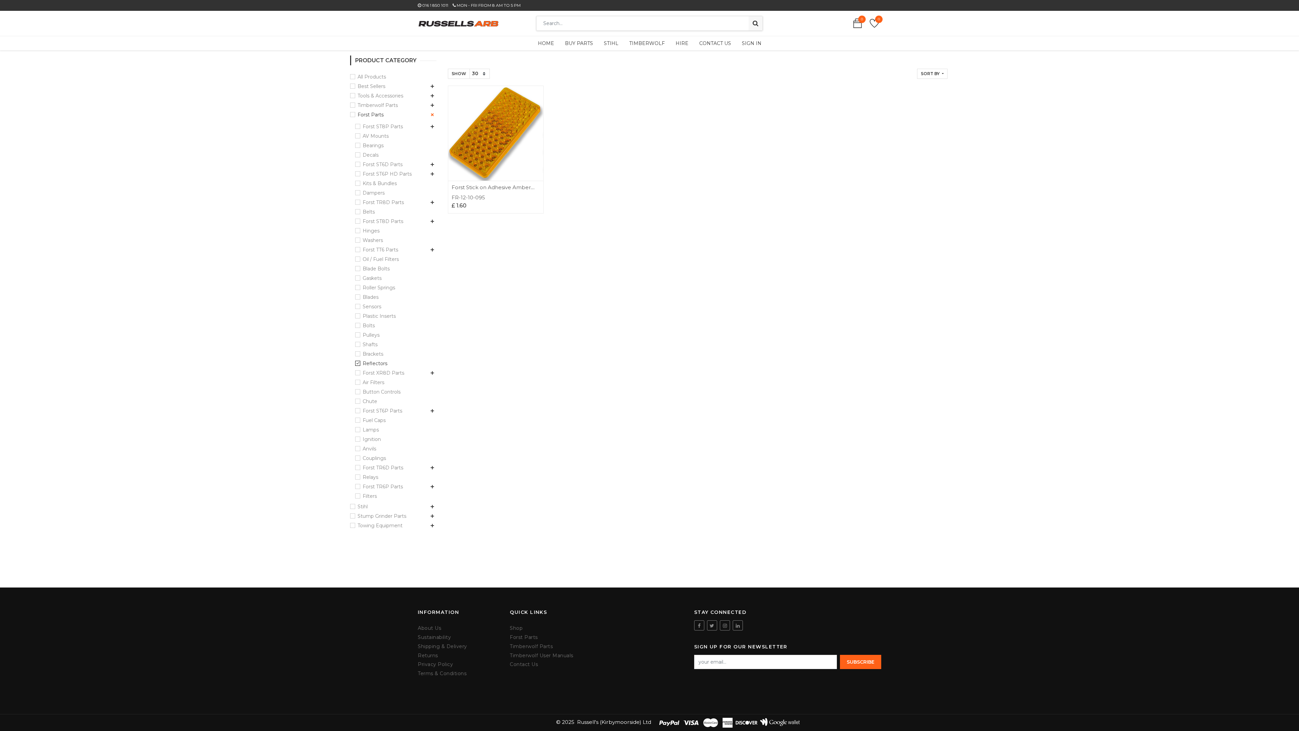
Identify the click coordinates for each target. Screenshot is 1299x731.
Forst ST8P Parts (383, 127)
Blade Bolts (376, 269)
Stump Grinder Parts (382, 516)
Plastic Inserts (379, 316)
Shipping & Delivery (442, 646)
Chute (370, 401)
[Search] (755, 23)
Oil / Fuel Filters (381, 259)
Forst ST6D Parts (383, 164)
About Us (429, 628)
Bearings (373, 145)
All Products (372, 77)
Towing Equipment (380, 526)
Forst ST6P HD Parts (387, 174)
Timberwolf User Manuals (541, 656)
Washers (373, 240)
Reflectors (375, 363)
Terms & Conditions (442, 674)
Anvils (369, 449)
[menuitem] (546, 43)
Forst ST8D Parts (383, 221)
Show (459, 73)
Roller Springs (379, 288)
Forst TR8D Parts (383, 202)
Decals (371, 155)
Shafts (370, 344)
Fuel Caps (374, 420)
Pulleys (371, 335)
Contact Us (524, 664)
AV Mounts (376, 136)
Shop (516, 628)
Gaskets (372, 278)
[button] (932, 74)
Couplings (374, 458)
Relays (370, 477)
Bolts (369, 326)
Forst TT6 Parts (380, 250)
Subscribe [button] (860, 662)
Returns (428, 656)
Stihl (363, 507)
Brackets (373, 354)
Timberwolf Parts (378, 105)
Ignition (372, 439)
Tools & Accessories (380, 96)
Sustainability (434, 637)
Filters (370, 496)
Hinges (371, 231)
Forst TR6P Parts (383, 487)
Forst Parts (371, 115)
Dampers (374, 193)
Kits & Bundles (380, 183)
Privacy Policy (435, 664)
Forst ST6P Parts (382, 411)
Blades (371, 297)
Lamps (371, 430)
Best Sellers (371, 86)
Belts (369, 212)
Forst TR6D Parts (383, 468)
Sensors (372, 307)
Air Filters (373, 382)
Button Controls (382, 392)
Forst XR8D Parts (383, 373)
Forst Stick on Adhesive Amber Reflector (491, 190)
